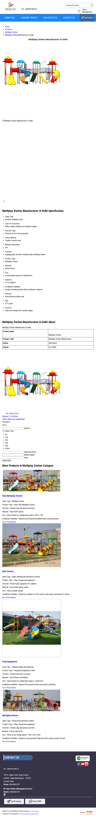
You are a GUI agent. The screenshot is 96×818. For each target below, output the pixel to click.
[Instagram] (86, 765)
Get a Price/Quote (9, 522)
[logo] (11, 11)
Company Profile (29, 18)
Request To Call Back (10, 416)
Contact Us (69, 18)
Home (7, 26)
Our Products (50, 18)
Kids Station (8, 571)
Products (8, 29)
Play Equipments (9, 661)
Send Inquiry (88, 17)
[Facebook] (79, 765)
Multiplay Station (11, 32)
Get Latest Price (11, 413)
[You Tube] (83, 765)
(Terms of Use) (34, 811)
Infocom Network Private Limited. (29, 814)
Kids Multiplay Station (12, 496)
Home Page (10, 18)
